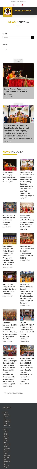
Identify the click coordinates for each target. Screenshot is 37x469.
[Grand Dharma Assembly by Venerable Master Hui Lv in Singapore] (10, 165)
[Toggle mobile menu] (33, 9)
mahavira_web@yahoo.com (18, 1)
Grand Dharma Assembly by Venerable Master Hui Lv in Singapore (16, 91)
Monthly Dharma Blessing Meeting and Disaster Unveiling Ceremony (9, 219)
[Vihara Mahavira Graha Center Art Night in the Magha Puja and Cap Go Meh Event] (10, 276)
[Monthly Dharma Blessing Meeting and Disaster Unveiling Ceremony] (10, 207)
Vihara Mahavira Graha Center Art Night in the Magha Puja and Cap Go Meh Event (9, 289)
